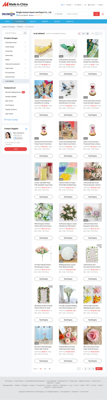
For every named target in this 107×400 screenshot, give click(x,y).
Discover (57, 21)
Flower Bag (9, 55)
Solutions (45, 21)
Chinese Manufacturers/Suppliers (35, 381)
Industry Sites (73, 381)
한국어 (76, 385)
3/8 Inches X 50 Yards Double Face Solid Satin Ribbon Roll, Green (91, 62)
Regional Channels (84, 381)
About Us (33, 21)
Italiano (49, 385)
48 (49, 369)
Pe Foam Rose (10, 73)
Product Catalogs (12, 120)
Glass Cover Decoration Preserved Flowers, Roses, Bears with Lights (91, 144)
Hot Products (8, 381)
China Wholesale (51, 381)
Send (15, 149)
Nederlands (63, 385)
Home (7, 21)
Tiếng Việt (47, 387)
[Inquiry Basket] (85, 5)
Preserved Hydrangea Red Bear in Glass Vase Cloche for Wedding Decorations (67, 144)
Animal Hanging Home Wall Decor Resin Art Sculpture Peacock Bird (43, 62)
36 (45, 369)
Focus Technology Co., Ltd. (40, 391)
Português (24, 385)
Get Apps (92, 5)
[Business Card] (26, 128)
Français (32, 385)
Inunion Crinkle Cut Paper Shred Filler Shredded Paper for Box (68, 185)
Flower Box (9, 51)
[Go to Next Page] (101, 33)
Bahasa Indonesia (57, 387)
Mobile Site (50, 383)
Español (17, 385)
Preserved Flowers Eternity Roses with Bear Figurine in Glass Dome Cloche (92, 103)
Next (98, 369)
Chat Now (19, 138)
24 (40, 369)
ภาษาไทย (93, 385)
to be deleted (9, 81)
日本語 (82, 385)
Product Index (96, 381)
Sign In (63, 5)
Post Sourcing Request (103, 14)
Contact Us (69, 21)
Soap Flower (9, 68)
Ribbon (7, 60)
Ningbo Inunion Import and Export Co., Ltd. (34, 12)
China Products (19, 381)
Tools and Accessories (12, 64)
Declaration (75, 391)
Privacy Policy (85, 391)
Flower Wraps (9, 47)
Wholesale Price (62, 381)
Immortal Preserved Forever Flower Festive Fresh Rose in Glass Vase (43, 144)
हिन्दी (87, 385)
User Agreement (65, 391)
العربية (70, 385)
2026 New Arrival (10, 42)
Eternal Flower (10, 77)
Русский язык (41, 385)
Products (21, 21)
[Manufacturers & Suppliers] (15, 4)
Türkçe (100, 385)
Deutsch (55, 385)
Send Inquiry (43, 74)
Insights (57, 383)
